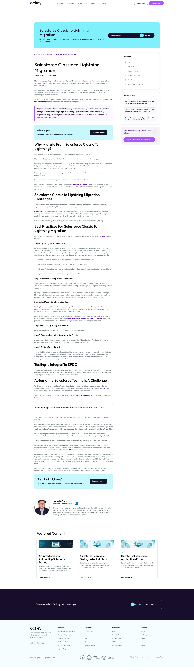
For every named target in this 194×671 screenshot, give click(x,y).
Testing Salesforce (41, 307)
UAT (104, 388)
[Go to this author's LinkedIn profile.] (76, 503)
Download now (98, 132)
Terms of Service (147, 657)
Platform (60, 3)
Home (36, 54)
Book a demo (98, 481)
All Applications (90, 645)
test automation (40, 102)
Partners (103, 3)
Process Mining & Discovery (66, 631)
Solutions (70, 3)
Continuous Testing (64, 642)
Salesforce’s (47, 159)
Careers (142, 638)
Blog (42, 54)
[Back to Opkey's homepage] (35, 3)
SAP (86, 638)
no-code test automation (81, 395)
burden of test (68, 450)
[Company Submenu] (97, 3)
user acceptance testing (77, 318)
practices (101, 236)
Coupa (87, 642)
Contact (142, 645)
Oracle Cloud (89, 631)
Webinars (115, 642)
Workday (88, 635)
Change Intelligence (64, 635)
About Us (142, 631)
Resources (81, 3)
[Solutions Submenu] (75, 3)
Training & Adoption (64, 645)
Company (92, 3)
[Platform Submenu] (64, 3)
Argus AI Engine (63, 649)
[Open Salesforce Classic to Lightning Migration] (32, 643)
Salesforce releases (80, 184)
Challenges (38, 211)
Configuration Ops (63, 638)
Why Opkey (143, 635)
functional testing (95, 318)
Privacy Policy (134, 657)
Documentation (117, 645)
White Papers (116, 638)
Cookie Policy (159, 657)
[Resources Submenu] (86, 3)
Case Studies (116, 635)
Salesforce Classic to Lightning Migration (61, 54)
